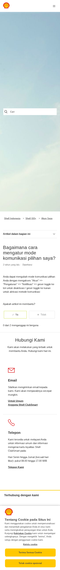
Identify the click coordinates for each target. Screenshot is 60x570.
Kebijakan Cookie (23, 533)
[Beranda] (6, 7)
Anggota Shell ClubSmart (23, 404)
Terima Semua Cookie (30, 552)
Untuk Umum (15, 400)
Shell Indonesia (12, 218)
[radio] (15, 314)
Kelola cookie (30, 544)
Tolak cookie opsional (30, 563)
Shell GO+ (31, 218)
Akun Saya (46, 218)
